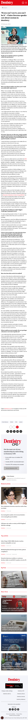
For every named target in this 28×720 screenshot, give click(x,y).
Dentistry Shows (21, 694)
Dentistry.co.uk (8, 408)
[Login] (23, 3)
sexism (20, 422)
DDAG (11, 422)
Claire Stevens (5, 422)
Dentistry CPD (21, 691)
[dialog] (2, 717)
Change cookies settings (7, 691)
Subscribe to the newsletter (14, 704)
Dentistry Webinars (21, 699)
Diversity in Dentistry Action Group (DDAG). (13, 195)
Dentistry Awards (21, 696)
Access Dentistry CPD (11, 468)
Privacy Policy (19, 714)
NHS (25, 159)
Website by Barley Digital (14, 715)
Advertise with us (7, 694)
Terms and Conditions (10, 714)
